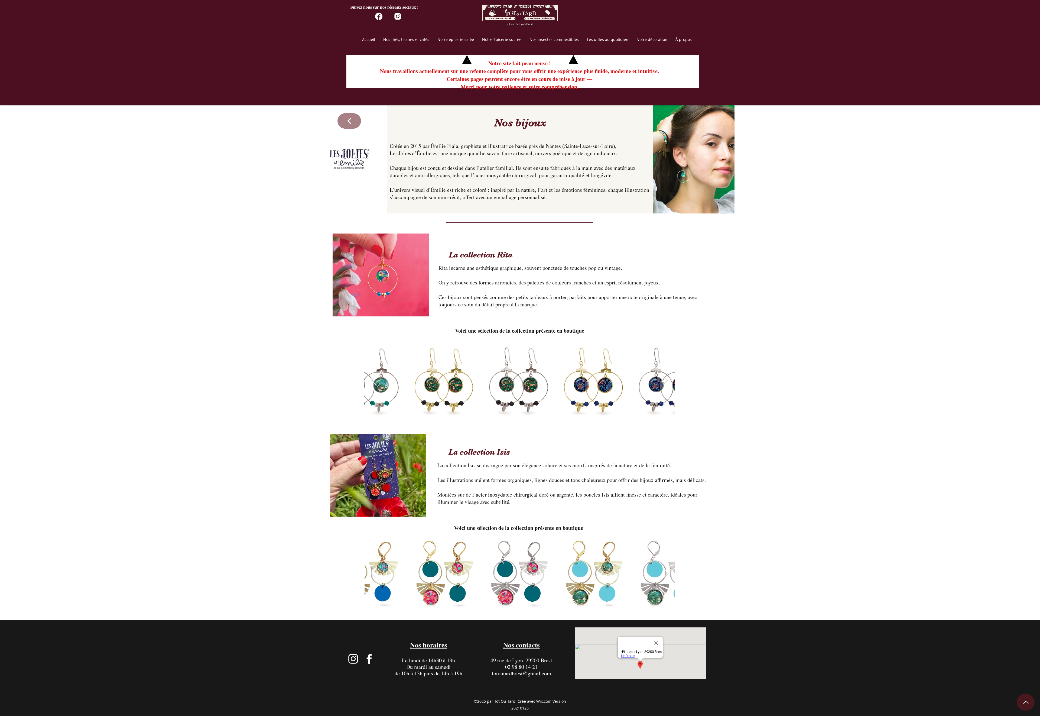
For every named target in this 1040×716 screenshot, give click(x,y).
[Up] (1026, 702)
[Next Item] (665, 380)
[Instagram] (353, 658)
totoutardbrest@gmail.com (521, 673)
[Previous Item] (373, 380)
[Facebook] (369, 658)
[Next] (349, 121)
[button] (406, 41)
